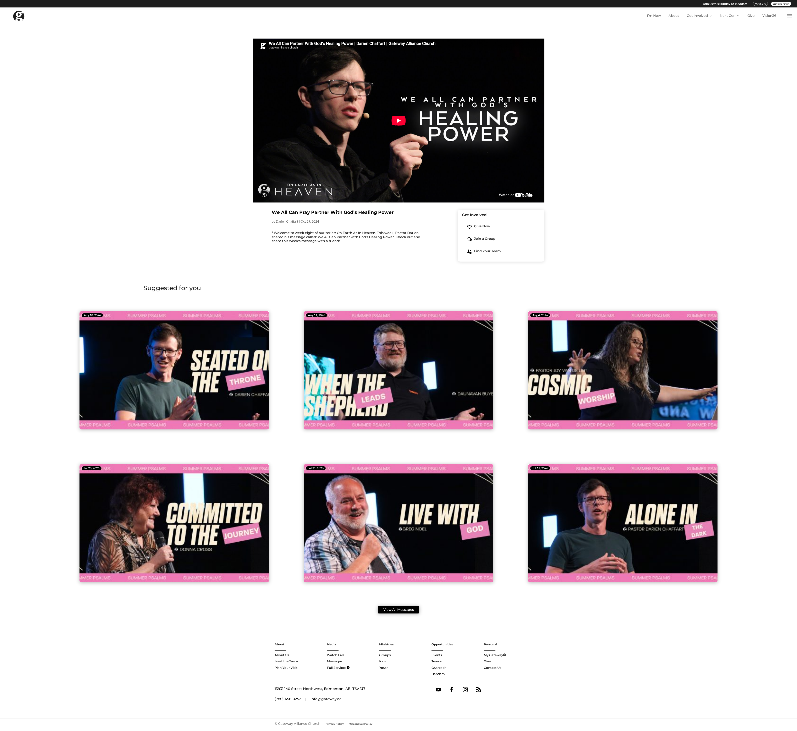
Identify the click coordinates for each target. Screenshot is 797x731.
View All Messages (398, 610)
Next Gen (728, 16)
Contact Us (492, 668)
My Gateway (493, 655)
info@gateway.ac (325, 699)
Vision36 (769, 16)
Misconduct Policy (360, 723)
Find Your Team (487, 251)
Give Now (482, 226)
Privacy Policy (334, 723)
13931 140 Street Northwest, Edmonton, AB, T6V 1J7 (320, 689)
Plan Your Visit (286, 668)
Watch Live (760, 3)
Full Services (336, 668)
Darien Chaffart (287, 221)
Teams (437, 661)
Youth (384, 668)
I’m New (654, 16)
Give (751, 16)
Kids (382, 661)
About (674, 16)
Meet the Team (286, 661)
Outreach (439, 668)
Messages (334, 661)
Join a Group (484, 239)
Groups (385, 655)
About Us (282, 655)
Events (437, 655)
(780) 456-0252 (288, 699)
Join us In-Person (781, 3)
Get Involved (697, 16)
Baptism (438, 674)
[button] (790, 15)
